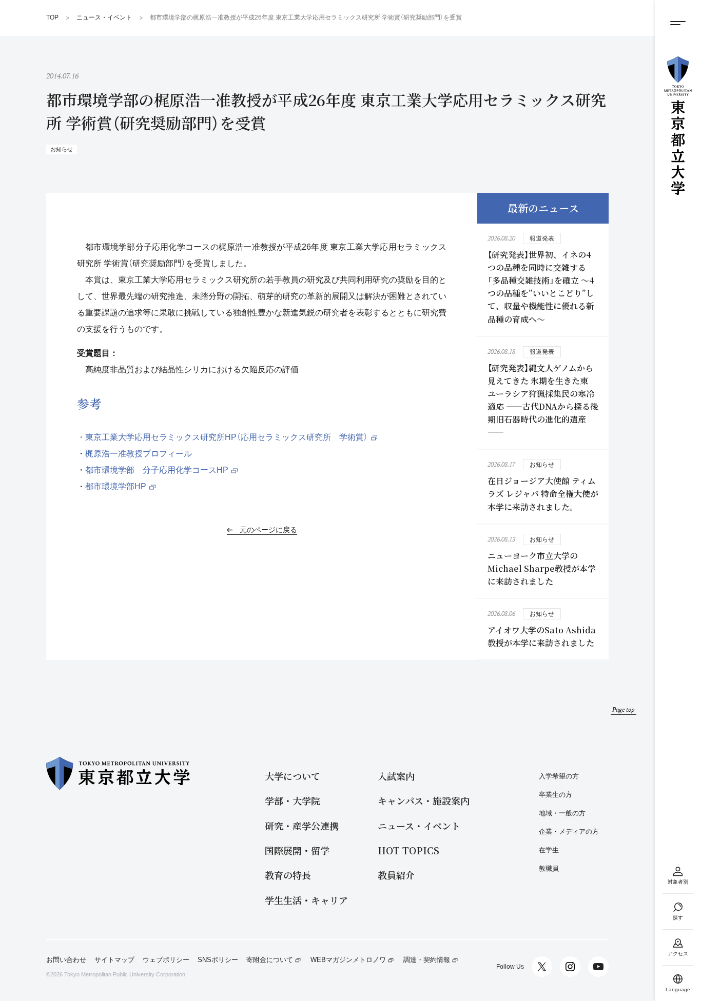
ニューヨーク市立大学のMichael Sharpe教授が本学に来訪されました (542, 568)
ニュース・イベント (419, 825)
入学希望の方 (559, 776)
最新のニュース (543, 208)
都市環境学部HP (115, 486)
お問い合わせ (66, 960)
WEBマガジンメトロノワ (348, 960)
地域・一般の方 (562, 813)
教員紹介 (396, 875)
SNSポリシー (218, 960)
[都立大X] (542, 966)
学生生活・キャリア (306, 900)
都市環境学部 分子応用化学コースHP (156, 470)
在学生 (549, 850)
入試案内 (396, 776)
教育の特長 (288, 875)
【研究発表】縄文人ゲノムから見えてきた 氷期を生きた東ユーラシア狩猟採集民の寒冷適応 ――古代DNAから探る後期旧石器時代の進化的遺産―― (543, 400)
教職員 (549, 868)
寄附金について (269, 960)
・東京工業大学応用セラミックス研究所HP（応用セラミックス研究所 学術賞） (222, 437)
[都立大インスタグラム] (570, 966)
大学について (292, 776)
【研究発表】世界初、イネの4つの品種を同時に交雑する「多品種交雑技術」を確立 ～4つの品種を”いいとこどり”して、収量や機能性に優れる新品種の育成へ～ (541, 287)
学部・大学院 (292, 800)
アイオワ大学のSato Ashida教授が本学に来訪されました (542, 636)
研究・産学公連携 (302, 825)
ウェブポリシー (166, 960)
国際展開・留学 (297, 850)
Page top (623, 709)
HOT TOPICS (408, 850)
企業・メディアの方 (569, 831)
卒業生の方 (555, 794)
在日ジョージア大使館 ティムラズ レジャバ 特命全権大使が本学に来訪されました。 (543, 493)
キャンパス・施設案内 (424, 800)
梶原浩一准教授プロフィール (138, 453)
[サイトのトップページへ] (678, 125)
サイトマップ (114, 960)
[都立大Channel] (598, 966)
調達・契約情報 (426, 960)
